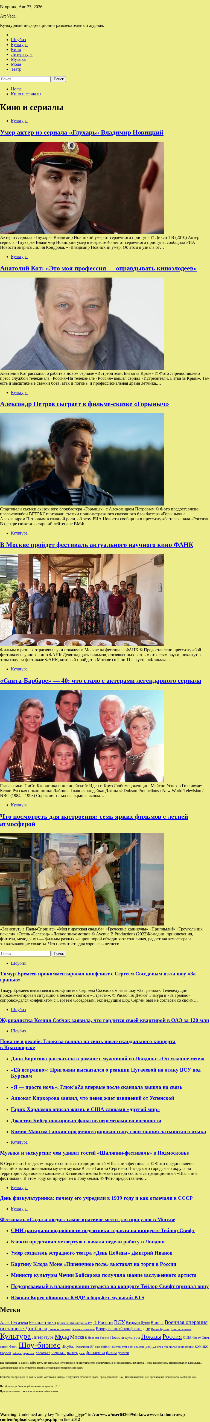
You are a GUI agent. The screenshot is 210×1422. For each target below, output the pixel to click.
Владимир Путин (138, 1323)
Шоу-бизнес (39, 1345)
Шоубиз (18, 39)
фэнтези (123, 1353)
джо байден (102, 1346)
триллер (72, 1353)
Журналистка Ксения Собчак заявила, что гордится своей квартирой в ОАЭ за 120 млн (104, 1020)
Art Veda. (8, 16)
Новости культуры (125, 1337)
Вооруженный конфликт (119, 1328)
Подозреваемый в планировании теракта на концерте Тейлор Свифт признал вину (110, 1286)
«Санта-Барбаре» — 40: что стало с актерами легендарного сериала (100, 680)
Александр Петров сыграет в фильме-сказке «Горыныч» (84, 403)
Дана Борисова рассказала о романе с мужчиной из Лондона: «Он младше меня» (108, 1058)
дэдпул (150, 1346)
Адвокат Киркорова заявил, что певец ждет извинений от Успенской (92, 1098)
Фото (13, 1346)
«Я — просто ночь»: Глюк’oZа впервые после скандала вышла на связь (96, 1087)
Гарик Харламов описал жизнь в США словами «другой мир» (85, 1109)
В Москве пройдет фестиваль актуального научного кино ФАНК (96, 544)
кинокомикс (186, 1346)
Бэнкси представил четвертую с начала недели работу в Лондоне (88, 1241)
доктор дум (119, 1346)
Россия (172, 1336)
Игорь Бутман (160, 1329)
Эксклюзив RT (85, 1346)
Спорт (196, 1337)
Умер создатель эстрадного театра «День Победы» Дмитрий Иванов (92, 1253)
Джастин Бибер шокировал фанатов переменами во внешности (86, 1120)
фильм (111, 1353)
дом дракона (136, 1346)
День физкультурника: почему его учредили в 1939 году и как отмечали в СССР (96, 1198)
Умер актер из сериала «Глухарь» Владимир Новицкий (82, 132)
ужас (82, 1353)
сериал (58, 1352)
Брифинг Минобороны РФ (74, 1322)
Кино (16, 49)
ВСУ (119, 1322)
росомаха (43, 1353)
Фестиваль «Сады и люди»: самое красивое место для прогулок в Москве (87, 1219)
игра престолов (167, 1346)
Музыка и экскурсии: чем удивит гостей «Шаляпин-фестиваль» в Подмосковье (94, 1153)
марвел (5, 1353)
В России (103, 1322)
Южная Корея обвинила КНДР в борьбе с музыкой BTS (77, 1297)
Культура (19, 44)
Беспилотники (42, 1322)
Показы (151, 1336)
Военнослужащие (83, 1329)
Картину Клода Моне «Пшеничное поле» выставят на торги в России (93, 1264)
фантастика (95, 1352)
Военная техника (59, 1329)
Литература (22, 54)
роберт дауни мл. (23, 1353)
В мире (157, 1322)
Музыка (18, 59)
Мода (16, 64)
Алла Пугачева (14, 1322)
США (187, 1337)
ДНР (146, 1329)
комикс (201, 1346)
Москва (78, 1337)
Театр (16, 69)
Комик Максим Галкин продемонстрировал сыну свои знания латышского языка (108, 1131)
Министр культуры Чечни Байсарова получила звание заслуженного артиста (104, 1275)
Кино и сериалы (181, 1329)
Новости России (98, 1337)
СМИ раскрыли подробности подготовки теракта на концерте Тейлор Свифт (103, 1230)
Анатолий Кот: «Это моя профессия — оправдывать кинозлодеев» (98, 268)
